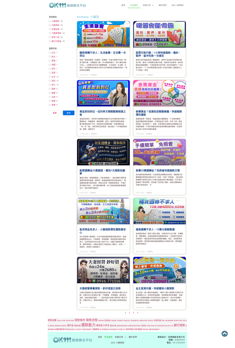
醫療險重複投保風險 (134, 326)
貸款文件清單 (61, 320)
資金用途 (157, 320)
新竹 (53, 68)
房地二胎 (55, 37)
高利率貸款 (130, 329)
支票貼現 (55, 29)
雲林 (53, 89)
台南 (53, 97)
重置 (55, 113)
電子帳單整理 (104, 329)
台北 (53, 52)
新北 (53, 56)
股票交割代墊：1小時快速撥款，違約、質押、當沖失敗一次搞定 (158, 54)
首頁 (123, 5)
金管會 (143, 326)
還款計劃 (113, 326)
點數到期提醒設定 (154, 329)
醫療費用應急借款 (122, 326)
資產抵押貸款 (143, 320)
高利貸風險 (138, 329)
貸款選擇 (120, 320)
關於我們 (163, 5)
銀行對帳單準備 (159, 326)
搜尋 (69, 113)
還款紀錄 (77, 326)
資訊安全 (150, 320)
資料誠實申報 (135, 320)
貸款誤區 (114, 320)
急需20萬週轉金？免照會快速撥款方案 (158, 170)
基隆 (53, 60)
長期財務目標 (60, 329)
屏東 (53, 105)
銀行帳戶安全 (169, 326)
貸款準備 (101, 320)
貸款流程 (92, 320)
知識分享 (147, 5)
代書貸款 (55, 25)
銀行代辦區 (56, 41)
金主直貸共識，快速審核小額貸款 (155, 288)
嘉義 (53, 93)
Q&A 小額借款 (177, 5)
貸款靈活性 (126, 320)
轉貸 (163, 320)
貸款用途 (107, 320)
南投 (53, 80)
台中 (53, 77)
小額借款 (55, 21)
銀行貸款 (179, 325)
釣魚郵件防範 (150, 326)
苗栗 (53, 72)
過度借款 (63, 326)
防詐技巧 (79, 329)
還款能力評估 (102, 325)
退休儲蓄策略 (169, 320)
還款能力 (88, 325)
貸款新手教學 (70, 320)
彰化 (53, 84)
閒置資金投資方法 (70, 329)
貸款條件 (80, 320)
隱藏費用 (96, 329)
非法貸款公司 (121, 329)
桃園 (53, 64)
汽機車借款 (56, 33)
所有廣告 (134, 5)
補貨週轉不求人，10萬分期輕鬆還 (155, 229)
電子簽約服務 (112, 329)
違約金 (70, 325)
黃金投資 (145, 329)
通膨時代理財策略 (55, 326)
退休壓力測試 (178, 320)
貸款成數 (52, 320)
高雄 (53, 101)
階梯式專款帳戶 (87, 329)
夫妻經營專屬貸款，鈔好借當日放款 (100, 288)
